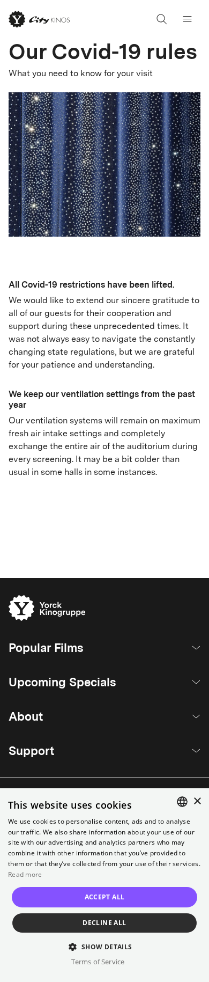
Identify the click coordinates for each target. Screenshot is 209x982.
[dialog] (104, 885)
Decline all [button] (104, 922)
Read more (25, 874)
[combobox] (182, 801)
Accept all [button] (105, 897)
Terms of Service (97, 961)
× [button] (197, 801)
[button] (104, 946)
